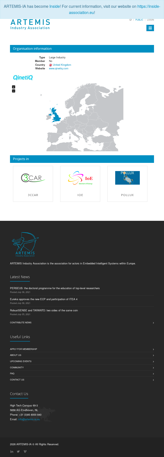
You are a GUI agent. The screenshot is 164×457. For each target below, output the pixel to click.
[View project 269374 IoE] (80, 178)
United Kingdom (62, 65)
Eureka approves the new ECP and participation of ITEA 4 (43, 299)
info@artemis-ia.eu (29, 419)
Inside (54, 6)
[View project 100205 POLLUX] (127, 178)
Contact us (17, 379)
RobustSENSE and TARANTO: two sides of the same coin (44, 310)
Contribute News (20, 322)
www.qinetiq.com (58, 68)
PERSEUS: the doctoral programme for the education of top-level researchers (55, 288)
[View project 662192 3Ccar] (33, 177)
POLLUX (127, 195)
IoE (80, 195)
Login (150, 19)
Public (139, 19)
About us (15, 354)
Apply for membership (23, 348)
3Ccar (33, 195)
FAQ (12, 373)
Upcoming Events (20, 361)
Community (17, 367)
